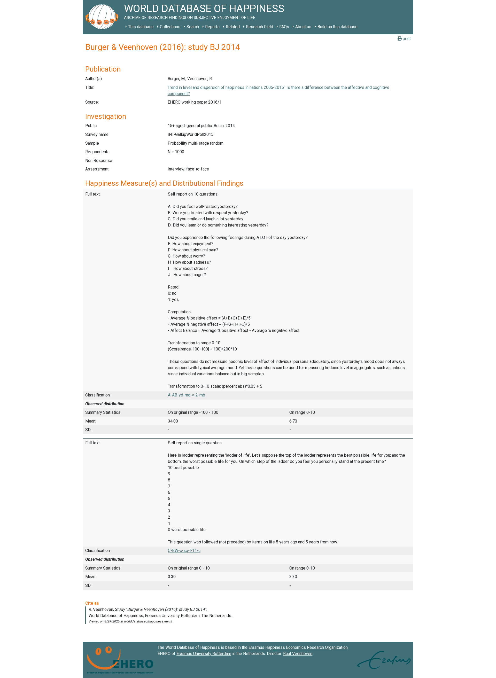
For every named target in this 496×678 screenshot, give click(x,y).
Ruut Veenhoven (297, 653)
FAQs (284, 26)
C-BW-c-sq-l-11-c (184, 550)
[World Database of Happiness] (103, 17)
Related (233, 26)
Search (193, 26)
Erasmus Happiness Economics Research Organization (298, 647)
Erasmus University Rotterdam (203, 653)
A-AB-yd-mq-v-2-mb (186, 395)
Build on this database (337, 26)
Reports (212, 26)
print (406, 38)
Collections (170, 26)
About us (303, 26)
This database (141, 26)
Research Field (259, 26)
